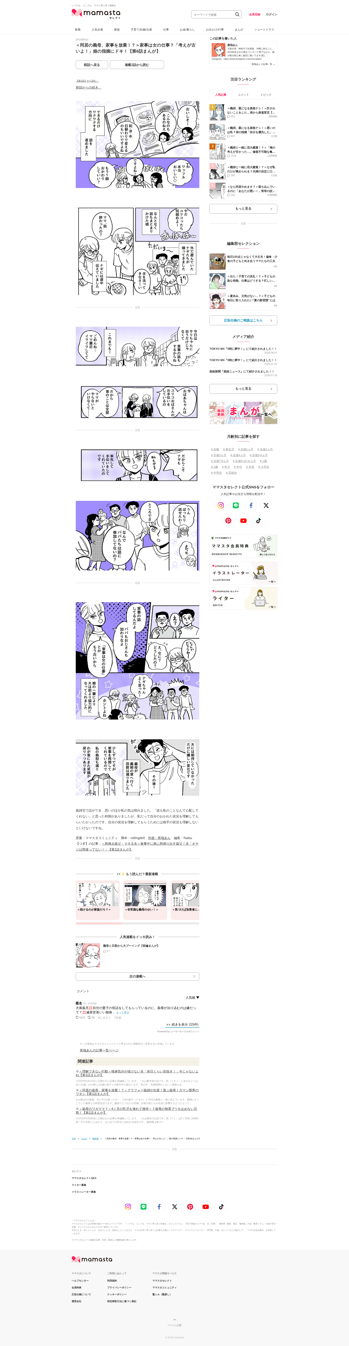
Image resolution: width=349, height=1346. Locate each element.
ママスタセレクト (162, 1280)
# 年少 (226, 466)
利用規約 (112, 1280)
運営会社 (76, 1301)
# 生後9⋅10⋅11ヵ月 (244, 461)
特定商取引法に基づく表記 (121, 1301)
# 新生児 (228, 449)
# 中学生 (216, 472)
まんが (239, 29)
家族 (117, 29)
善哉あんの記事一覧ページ (99, 1050)
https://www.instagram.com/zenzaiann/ (243, 59)
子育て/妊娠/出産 (141, 29)
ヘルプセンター (80, 1280)
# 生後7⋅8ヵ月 (220, 461)
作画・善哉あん (159, 838)
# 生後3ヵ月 (218, 455)
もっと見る (243, 208)
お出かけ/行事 (215, 29)
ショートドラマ (264, 29)
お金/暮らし (187, 29)
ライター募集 (79, 1185)
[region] (137, 902)
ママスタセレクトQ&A (84, 1178)
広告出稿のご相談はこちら (243, 320)
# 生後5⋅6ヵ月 (259, 455)
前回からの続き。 (89, 87)
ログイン (271, 14)
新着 (78, 29)
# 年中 (238, 466)
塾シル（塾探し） (162, 1294)
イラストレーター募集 (84, 1191)
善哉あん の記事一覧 (263, 64)
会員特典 (76, 1287)
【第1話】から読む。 (87, 80)
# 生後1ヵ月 (245, 449)
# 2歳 (214, 466)
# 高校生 (231, 472)
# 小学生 (263, 466)
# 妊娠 (215, 449)
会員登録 (254, 14)
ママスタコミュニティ (164, 1287)
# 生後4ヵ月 (238, 455)
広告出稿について (81, 1294)
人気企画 (97, 29)
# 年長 (250, 466)
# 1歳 (263, 461)
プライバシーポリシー (119, 1287)
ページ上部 (174, 1325)
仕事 (166, 29)
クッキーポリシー (117, 1294)
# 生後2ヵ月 (265, 449)
